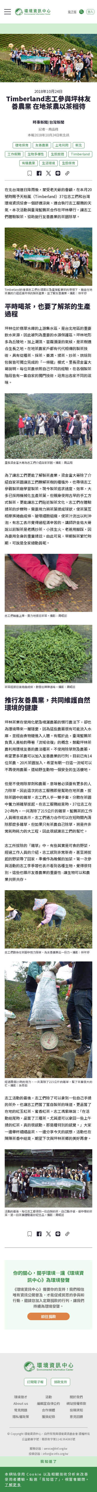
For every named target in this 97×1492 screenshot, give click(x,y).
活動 (48, 1396)
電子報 (72, 11)
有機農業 (28, 163)
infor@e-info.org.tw (55, 1454)
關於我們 (76, 1396)
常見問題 (20, 1410)
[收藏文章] (29, 173)
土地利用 (62, 145)
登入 (90, 12)
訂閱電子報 (35, 1381)
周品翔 (53, 129)
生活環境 (48, 163)
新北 (78, 145)
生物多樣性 (36, 154)
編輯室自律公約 (48, 1403)
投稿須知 (76, 1410)
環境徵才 (20, 1396)
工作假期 (14, 154)
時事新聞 (40, 122)
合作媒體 (48, 1410)
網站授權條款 (76, 1403)
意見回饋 (76, 1416)
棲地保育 (21, 145)
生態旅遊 (57, 154)
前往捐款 (48, 1316)
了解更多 (13, 1484)
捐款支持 (60, 1381)
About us (20, 1403)
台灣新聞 (56, 122)
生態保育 (68, 163)
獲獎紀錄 (48, 1416)
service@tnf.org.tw (55, 1448)
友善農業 (41, 145)
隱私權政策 (20, 1416)
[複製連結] (67, 173)
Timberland (80, 154)
